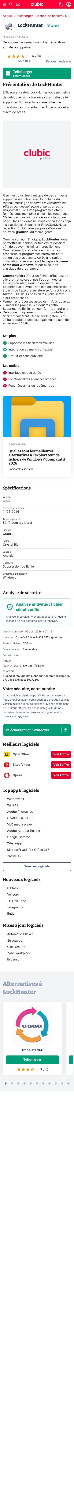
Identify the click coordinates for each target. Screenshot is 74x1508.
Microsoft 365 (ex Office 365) (29, 849)
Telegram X (15, 907)
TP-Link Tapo (16, 901)
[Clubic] (37, 5)
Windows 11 (15, 799)
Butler (11, 913)
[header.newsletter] (18, 4)
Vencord (13, 894)
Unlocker (30, 224)
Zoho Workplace (19, 953)
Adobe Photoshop (20, 811)
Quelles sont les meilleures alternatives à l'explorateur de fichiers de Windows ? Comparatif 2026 (37, 457)
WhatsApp (14, 843)
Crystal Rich (11, 544)
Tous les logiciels (37, 866)
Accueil (8, 16)
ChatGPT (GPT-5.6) (21, 818)
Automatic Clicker (20, 934)
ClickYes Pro (16, 946)
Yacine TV (14, 856)
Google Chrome (18, 837)
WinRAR (12, 805)
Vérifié (54, 26)
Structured (14, 940)
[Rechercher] (11, 4)
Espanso (13, 959)
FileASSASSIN (51, 224)
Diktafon (13, 888)
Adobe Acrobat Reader (23, 830)
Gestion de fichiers (48, 16)
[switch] (61, 4)
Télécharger (24, 16)
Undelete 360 (32, 1050)
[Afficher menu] (5, 4)
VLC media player (20, 824)
